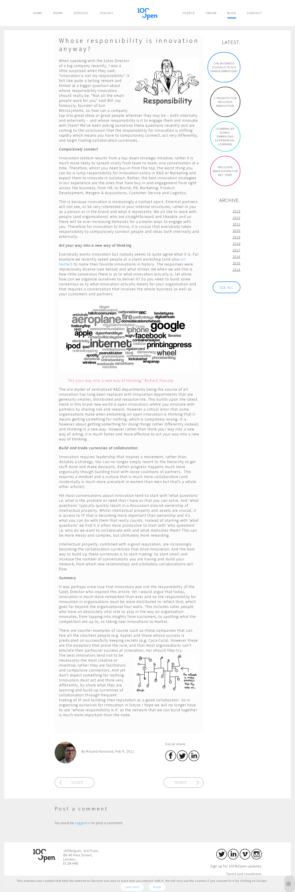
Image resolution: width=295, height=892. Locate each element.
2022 (236, 218)
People (188, 13)
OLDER (77, 782)
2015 (236, 263)
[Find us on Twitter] (221, 858)
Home (38, 13)
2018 (236, 243)
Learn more (132, 887)
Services (81, 13)
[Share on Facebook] (170, 760)
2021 (236, 224)
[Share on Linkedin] (194, 760)
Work (58, 13)
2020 (236, 231)
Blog (231, 13)
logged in (82, 823)
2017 (236, 250)
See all (226, 287)
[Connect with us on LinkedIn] (233, 858)
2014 (236, 269)
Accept (157, 887)
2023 (236, 211)
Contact (254, 13)
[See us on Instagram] (256, 858)
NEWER (181, 782)
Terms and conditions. (244, 874)
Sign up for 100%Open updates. (236, 866)
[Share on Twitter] (182, 760)
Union (211, 13)
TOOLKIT (106, 13)
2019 (236, 237)
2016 (236, 256)
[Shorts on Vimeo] (244, 858)
